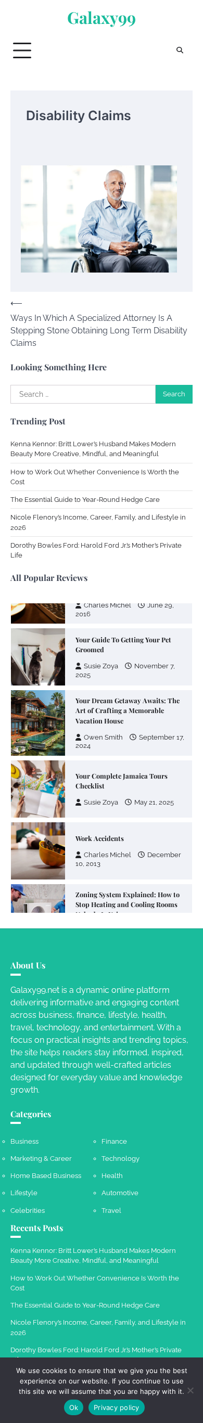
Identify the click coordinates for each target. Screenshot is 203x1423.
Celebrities (27, 1210)
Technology (120, 1158)
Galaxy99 (101, 17)
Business (24, 1141)
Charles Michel (107, 605)
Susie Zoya (101, 666)
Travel (111, 1210)
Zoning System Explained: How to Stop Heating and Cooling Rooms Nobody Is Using (127, 904)
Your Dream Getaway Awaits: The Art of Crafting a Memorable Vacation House (127, 710)
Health (112, 1176)
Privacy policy (116, 1407)
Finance (114, 1141)
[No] (190, 1390)
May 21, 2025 (154, 802)
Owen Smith (103, 737)
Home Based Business (45, 1176)
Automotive (120, 1193)
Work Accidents (99, 838)
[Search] (179, 50)
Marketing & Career (41, 1158)
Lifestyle (23, 1193)
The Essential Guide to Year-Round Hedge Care (85, 499)
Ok (74, 1407)
